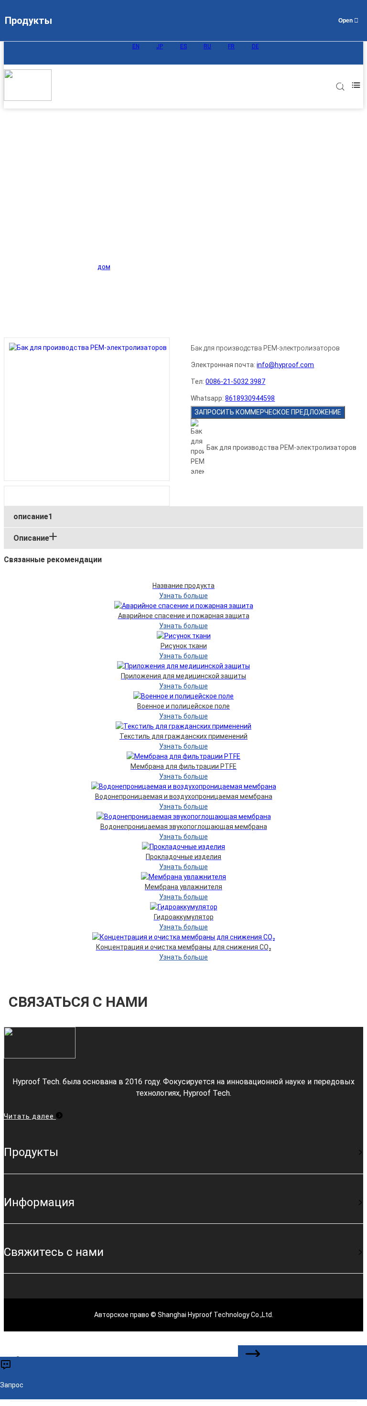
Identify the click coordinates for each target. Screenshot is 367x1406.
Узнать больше (183, 595)
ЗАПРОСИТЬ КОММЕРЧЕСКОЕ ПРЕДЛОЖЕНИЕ (267, 412)
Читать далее (30, 1116)
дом (103, 267)
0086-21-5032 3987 (235, 381)
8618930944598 (250, 398)
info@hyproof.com (285, 365)
